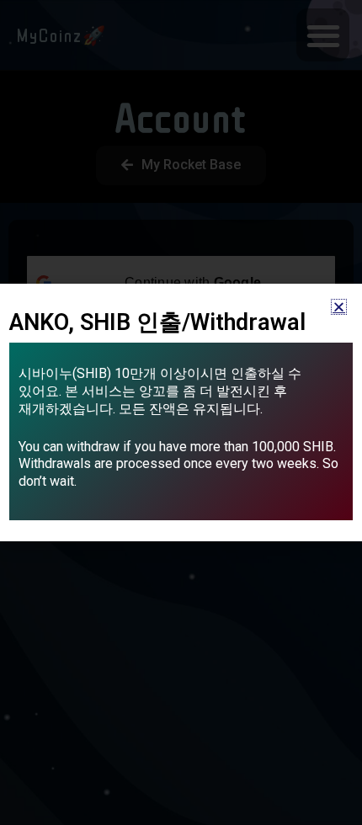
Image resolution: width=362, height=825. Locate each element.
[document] (181, 412)
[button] (339, 307)
